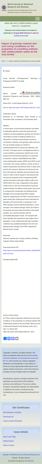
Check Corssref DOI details (12, 421)
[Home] (4, 8)
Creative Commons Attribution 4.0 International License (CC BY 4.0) (20, 358)
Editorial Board (8, 441)
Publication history (9, 114)
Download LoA (8, 416)
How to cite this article (10, 315)
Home (3, 61)
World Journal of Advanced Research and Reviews (20, 5)
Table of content (8, 445)
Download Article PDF (11, 247)
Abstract (6, 125)
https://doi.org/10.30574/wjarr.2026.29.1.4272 (24, 107)
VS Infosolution (29, 461)
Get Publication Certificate (12, 412)
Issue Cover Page (9, 437)
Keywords (6, 235)
